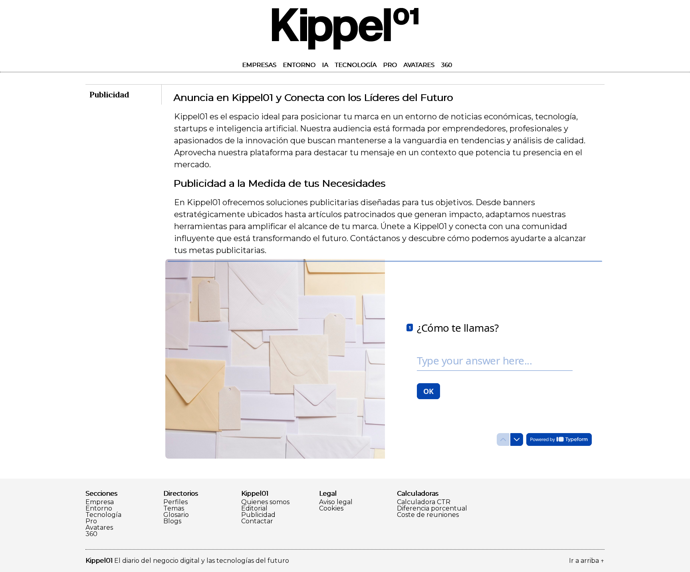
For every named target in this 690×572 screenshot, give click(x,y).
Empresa (99, 502)
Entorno (299, 65)
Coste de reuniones (428, 515)
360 (446, 65)
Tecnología (356, 65)
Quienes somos (265, 502)
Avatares (418, 65)
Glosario (176, 515)
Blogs (172, 521)
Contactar (257, 521)
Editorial (254, 508)
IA (325, 65)
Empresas (259, 65)
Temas (173, 508)
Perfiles (175, 502)
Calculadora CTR (423, 502)
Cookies (331, 508)
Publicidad (258, 515)
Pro (390, 65)
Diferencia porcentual (432, 508)
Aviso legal (336, 502)
